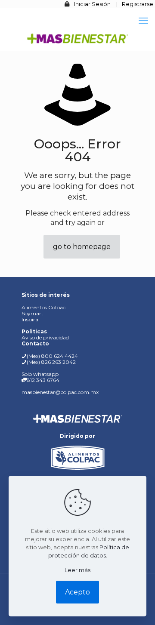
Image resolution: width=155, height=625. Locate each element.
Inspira (30, 319)
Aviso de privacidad (45, 337)
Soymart (32, 313)
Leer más (77, 570)
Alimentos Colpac (43, 307)
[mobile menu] (143, 21)
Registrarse (137, 3)
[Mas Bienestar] (77, 38)
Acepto (77, 592)
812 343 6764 (43, 380)
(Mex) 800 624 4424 (52, 356)
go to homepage (82, 247)
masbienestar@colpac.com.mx (60, 392)
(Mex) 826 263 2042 (51, 362)
